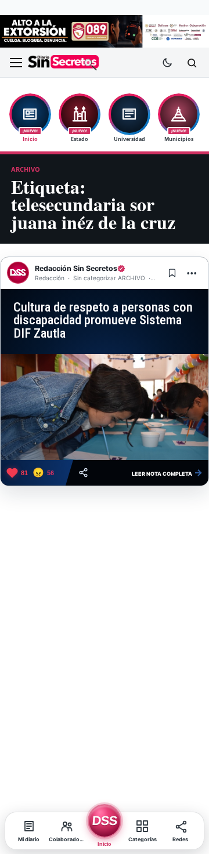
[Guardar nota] (172, 273)
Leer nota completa (167, 472)
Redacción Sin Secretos (76, 268)
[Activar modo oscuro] (167, 62)
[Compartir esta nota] (83, 473)
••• (192, 273)
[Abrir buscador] (191, 62)
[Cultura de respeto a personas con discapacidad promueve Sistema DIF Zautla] (104, 407)
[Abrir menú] (16, 63)
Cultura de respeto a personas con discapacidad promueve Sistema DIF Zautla (103, 320)
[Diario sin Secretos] (63, 63)
